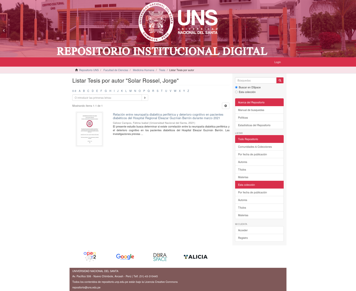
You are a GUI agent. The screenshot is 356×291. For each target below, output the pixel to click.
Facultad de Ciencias (115, 70)
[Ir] (280, 80)
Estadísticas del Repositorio (254, 125)
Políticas (243, 117)
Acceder (243, 230)
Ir (145, 97)
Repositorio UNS (89, 70)
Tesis (162, 70)
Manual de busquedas (251, 110)
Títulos (242, 169)
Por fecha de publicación (252, 154)
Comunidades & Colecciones (255, 146)
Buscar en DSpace (250, 87)
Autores (242, 162)
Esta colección (247, 92)
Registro (243, 238)
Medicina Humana (143, 70)
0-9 (74, 91)
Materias (243, 177)
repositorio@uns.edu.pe (86, 287)
